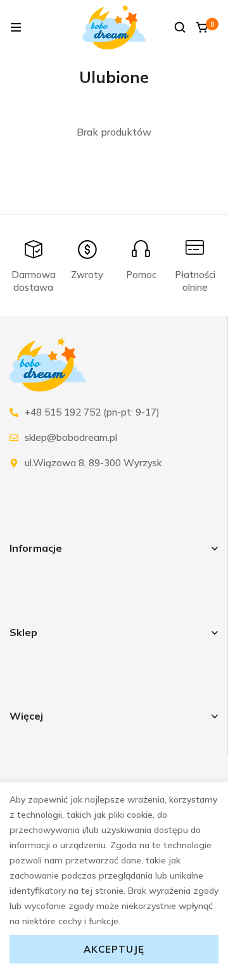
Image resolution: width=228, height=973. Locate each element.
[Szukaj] (179, 27)
